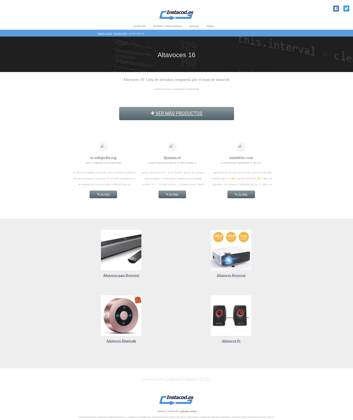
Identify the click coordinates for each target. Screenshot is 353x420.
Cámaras (174, 378)
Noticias (194, 26)
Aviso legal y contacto (188, 411)
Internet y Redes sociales (167, 26)
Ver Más (104, 194)
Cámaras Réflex (196, 378)
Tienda (209, 26)
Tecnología (139, 26)
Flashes (160, 379)
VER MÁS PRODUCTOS (178, 113)
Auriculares (148, 379)
